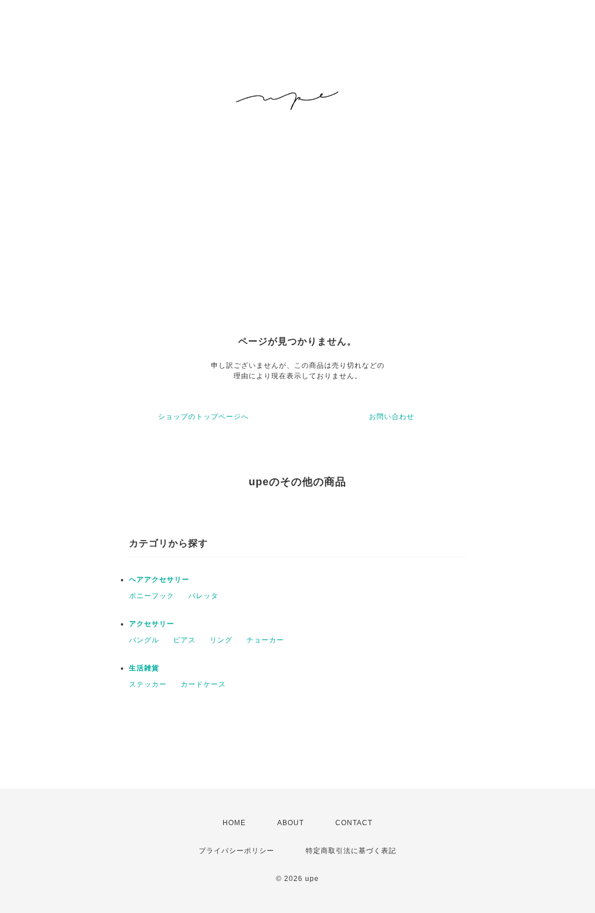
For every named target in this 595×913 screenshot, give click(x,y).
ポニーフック (151, 596)
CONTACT (353, 823)
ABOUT (290, 823)
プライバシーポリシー (236, 851)
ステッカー (148, 684)
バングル (144, 640)
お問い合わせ (391, 417)
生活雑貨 (144, 668)
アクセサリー (151, 624)
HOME (234, 823)
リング (221, 640)
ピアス (184, 640)
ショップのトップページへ (203, 417)
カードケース (203, 684)
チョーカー (265, 640)
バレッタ (203, 596)
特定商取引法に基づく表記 (351, 851)
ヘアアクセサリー (159, 579)
